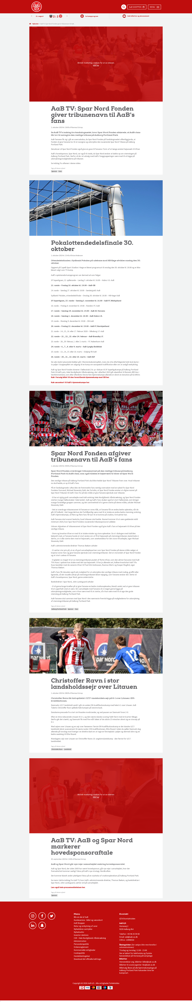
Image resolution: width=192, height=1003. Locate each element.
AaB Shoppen (79, 923)
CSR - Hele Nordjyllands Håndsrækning (90, 938)
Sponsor (54, 171)
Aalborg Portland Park (59, 609)
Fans (60, 171)
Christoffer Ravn (57, 749)
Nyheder (36, 24)
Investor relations (81, 935)
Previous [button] (67, 16)
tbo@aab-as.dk (148, 964)
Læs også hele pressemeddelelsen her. (68, 887)
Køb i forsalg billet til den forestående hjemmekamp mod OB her (80, 377)
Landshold (67, 749)
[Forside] (30, 24)
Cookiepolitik (79, 953)
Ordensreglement (81, 947)
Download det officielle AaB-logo (87, 959)
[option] (49, 16)
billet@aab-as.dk (149, 961)
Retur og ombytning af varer (85, 926)
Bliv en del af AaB (81, 917)
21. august (40, 16)
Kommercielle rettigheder (84, 950)
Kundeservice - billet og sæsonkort (88, 920)
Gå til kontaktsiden (127, 918)
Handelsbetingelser (82, 956)
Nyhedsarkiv (79, 932)
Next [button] (31, 16)
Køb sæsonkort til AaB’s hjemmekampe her (70, 382)
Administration (80, 941)
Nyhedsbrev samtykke (83, 929)
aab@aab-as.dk (131, 937)
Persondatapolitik (81, 944)
